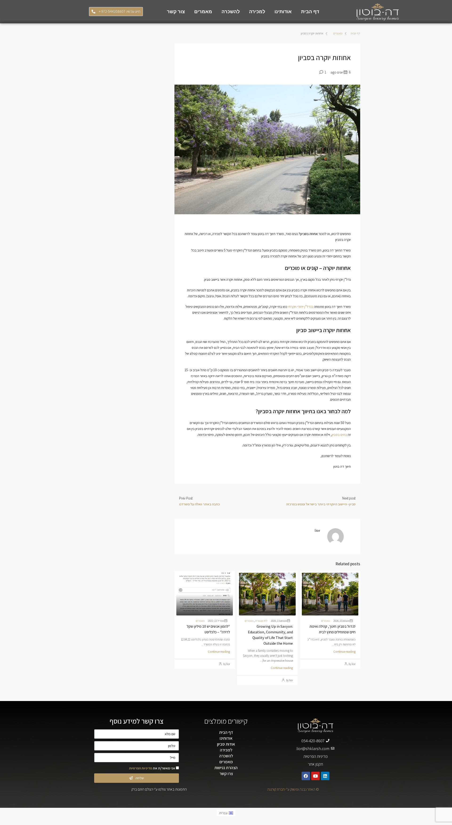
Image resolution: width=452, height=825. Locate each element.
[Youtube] (315, 776)
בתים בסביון (339, 434)
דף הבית (310, 11)
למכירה (257, 11)
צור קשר (176, 11)
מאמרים (203, 11)
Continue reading (344, 652)
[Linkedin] (325, 776)
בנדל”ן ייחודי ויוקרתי (300, 306)
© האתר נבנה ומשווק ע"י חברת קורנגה (293, 789)
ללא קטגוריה (261, 621)
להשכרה (231, 11)
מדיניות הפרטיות (140, 768)
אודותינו (283, 11)
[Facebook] (306, 776)
